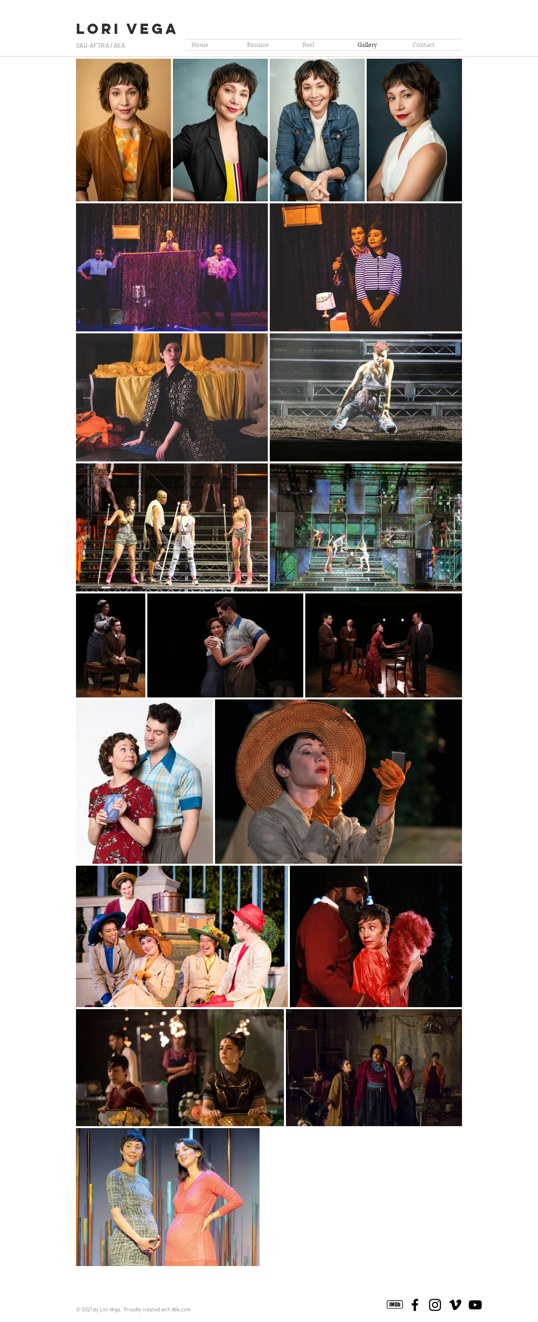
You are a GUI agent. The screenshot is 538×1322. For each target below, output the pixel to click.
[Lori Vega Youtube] (475, 1305)
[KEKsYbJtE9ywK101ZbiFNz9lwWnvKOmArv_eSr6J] (395, 1305)
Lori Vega (127, 29)
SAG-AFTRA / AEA (100, 45)
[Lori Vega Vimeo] (455, 1305)
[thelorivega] (435, 1305)
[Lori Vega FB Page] (415, 1305)
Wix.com (181, 1309)
